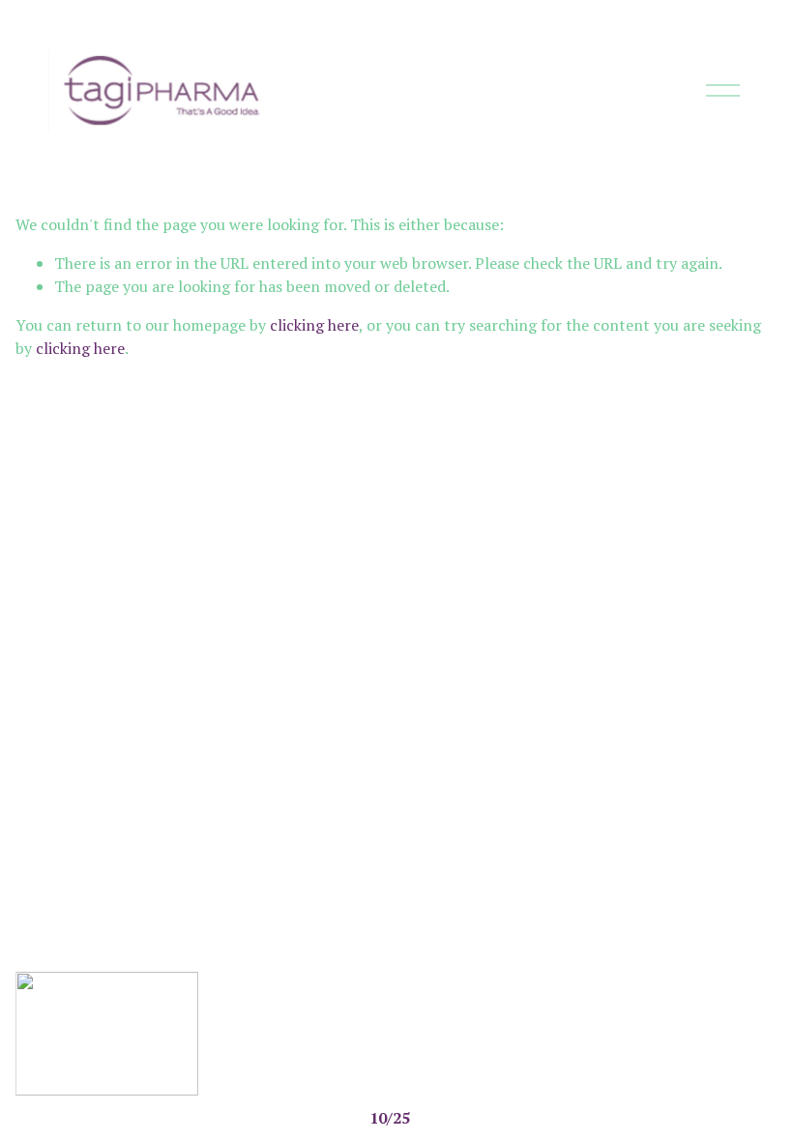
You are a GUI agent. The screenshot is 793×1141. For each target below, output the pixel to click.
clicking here (314, 325)
